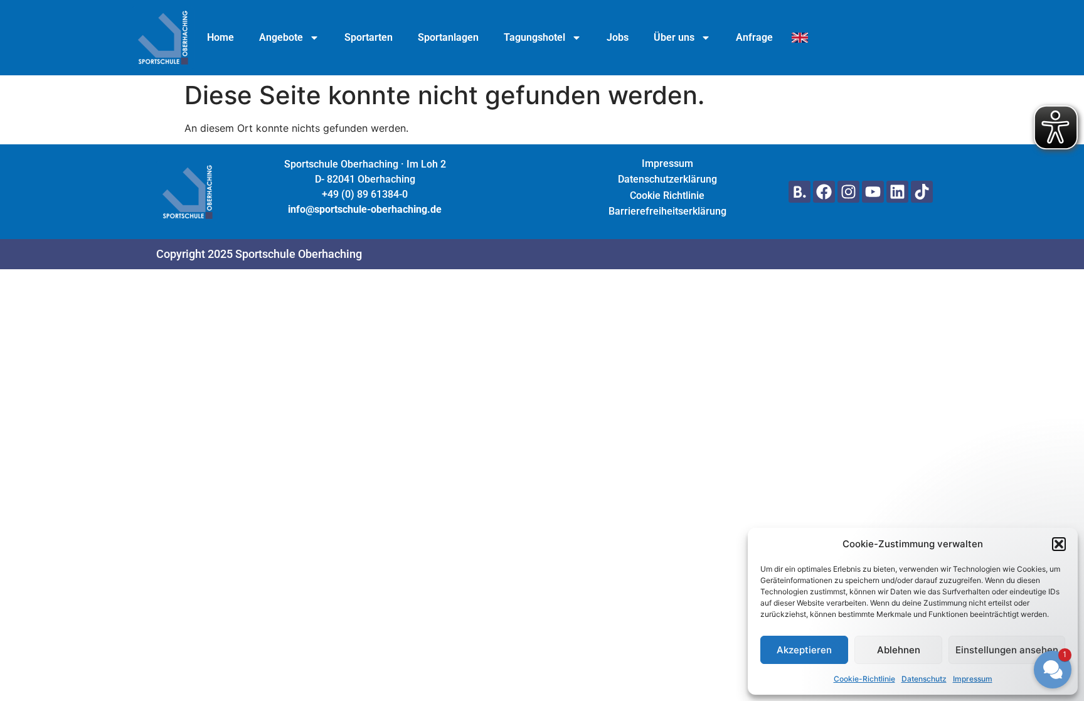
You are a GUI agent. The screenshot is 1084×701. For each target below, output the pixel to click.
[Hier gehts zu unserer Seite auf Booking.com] (799, 192)
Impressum (667, 163)
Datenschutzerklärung (667, 179)
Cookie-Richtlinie (864, 678)
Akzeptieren (804, 650)
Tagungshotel (534, 37)
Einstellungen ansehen (1006, 650)
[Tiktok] (922, 192)
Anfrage (754, 37)
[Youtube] (873, 192)
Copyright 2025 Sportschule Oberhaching (259, 253)
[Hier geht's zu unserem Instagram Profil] (848, 192)
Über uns (674, 37)
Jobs (618, 37)
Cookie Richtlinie (667, 195)
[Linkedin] (897, 192)
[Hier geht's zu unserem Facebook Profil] (824, 192)
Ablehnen (898, 650)
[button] (977, 558)
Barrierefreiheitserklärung (667, 211)
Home (220, 37)
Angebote (281, 37)
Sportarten (368, 37)
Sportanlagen (448, 37)
